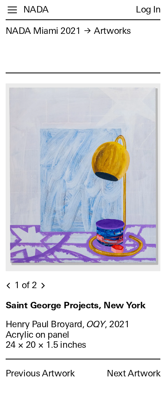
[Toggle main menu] (12, 10)
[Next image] (42, 285)
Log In (148, 9)
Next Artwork (133, 373)
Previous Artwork (40, 373)
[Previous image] (9, 285)
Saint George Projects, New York (76, 305)
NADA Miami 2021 (43, 30)
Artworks (112, 30)
